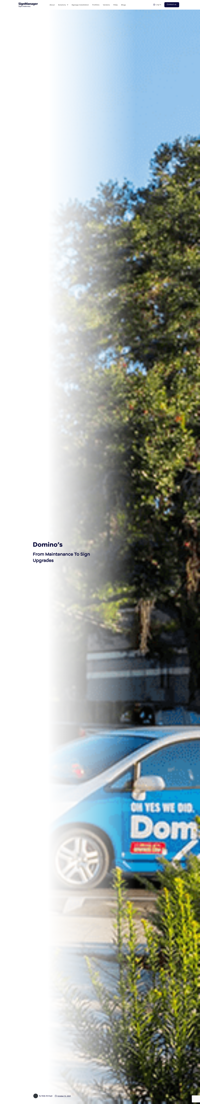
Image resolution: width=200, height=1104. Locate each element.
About (52, 5)
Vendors (106, 5)
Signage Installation (80, 5)
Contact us (171, 4)
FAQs (115, 5)
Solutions (62, 5)
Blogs (123, 5)
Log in (158, 5)
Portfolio (95, 5)
